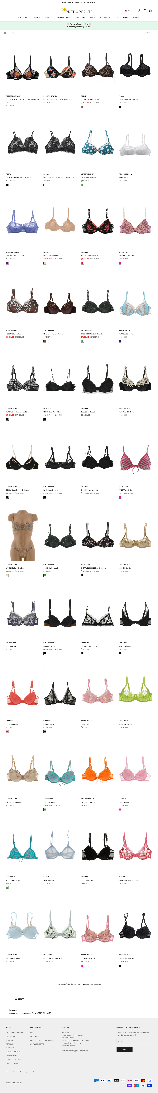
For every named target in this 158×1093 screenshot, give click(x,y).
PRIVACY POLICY (12, 1056)
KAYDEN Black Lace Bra (127, 958)
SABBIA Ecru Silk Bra (13, 802)
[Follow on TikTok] (33, 1072)
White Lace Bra (124, 178)
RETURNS (9, 1044)
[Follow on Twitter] (13, 1072)
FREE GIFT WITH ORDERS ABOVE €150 (85, 2)
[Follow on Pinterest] (26, 1072)
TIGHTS (92, 18)
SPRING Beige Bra (125, 568)
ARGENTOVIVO (11, 330)
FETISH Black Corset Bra (52, 412)
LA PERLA (84, 252)
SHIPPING (9, 1040)
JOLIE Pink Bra (124, 802)
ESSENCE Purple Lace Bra (15, 256)
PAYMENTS (10, 1048)
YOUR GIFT (136, 18)
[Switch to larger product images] (5, 32)
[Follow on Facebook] (7, 1072)
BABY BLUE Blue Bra (126, 334)
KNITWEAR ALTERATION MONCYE (42, 1040)
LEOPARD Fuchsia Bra (126, 256)
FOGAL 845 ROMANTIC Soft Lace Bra (19, 178)
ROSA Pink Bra (86, 724)
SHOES (125, 18)
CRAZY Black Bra (125, 646)
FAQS (32, 1032)
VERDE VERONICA (87, 174)
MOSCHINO (123, 877)
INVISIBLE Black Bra (50, 646)
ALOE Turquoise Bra (50, 802)
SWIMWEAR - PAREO (64, 18)
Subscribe (124, 1049)
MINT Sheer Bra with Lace (52, 958)
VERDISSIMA (123, 486)
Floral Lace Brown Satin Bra (53, 334)
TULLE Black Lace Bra (89, 412)
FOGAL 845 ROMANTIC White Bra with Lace (58, 178)
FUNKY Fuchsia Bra (125, 490)
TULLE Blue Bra (48, 880)
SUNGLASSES (80, 18)
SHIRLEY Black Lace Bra (89, 490)
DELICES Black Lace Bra (89, 646)
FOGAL (83, 96)
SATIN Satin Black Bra (126, 412)
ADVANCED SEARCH (37, 1044)
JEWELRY (36, 18)
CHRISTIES (85, 642)
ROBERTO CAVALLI (13, 96)
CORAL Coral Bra (12, 724)
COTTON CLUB (48, 330)
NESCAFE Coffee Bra (13, 334)
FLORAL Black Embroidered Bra (17, 412)
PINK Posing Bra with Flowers (129, 880)
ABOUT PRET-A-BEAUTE (14, 1032)
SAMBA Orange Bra (88, 802)
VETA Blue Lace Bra (13, 958)
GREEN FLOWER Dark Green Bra (92, 334)
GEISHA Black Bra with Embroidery (18, 490)
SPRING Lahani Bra (125, 724)
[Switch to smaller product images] (9, 32)
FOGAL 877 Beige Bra (51, 256)
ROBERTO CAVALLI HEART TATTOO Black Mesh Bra (22, 101)
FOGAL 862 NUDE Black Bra (128, 100)
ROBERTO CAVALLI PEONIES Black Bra (56, 100)
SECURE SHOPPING (13, 1052)
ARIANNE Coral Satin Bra (90, 256)
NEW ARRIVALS (23, 18)
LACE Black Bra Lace (50, 490)
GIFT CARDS (10, 1036)
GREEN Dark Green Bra (51, 568)
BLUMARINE (123, 252)
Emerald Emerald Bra (88, 178)
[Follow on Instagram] (20, 1072)
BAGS (116, 18)
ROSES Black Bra (87, 880)
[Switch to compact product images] (13, 32)
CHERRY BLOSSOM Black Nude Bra (93, 568)
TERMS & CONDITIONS (14, 1060)
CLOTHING (48, 18)
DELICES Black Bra (50, 724)
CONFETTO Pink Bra (88, 958)
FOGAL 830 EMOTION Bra (90, 100)
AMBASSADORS (12, 1063)
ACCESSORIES (105, 18)
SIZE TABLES (35, 1036)
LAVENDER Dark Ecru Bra (15, 568)
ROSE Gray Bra (11, 646)
